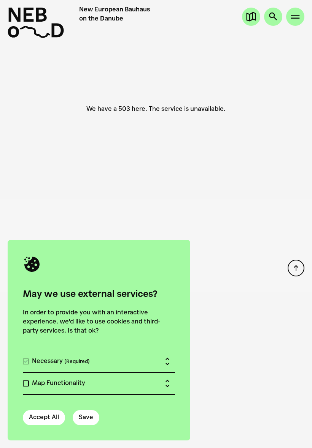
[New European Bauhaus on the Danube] (36, 23)
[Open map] (251, 17)
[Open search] (273, 17)
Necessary (61, 361)
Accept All (44, 418)
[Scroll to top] (296, 268)
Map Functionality (58, 383)
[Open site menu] (295, 17)
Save (86, 418)
